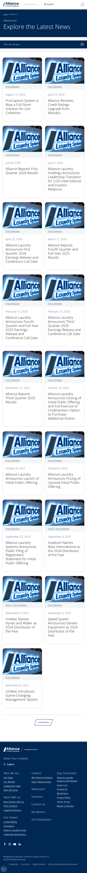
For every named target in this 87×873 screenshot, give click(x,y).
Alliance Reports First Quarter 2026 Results (22, 168)
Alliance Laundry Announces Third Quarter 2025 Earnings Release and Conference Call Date (64, 323)
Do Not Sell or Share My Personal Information (63, 864)
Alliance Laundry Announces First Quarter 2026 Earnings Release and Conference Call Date (22, 251)
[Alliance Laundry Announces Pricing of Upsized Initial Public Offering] (64, 433)
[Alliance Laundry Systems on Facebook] (4, 844)
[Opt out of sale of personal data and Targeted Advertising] (4, 869)
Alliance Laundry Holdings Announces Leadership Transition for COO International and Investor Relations (64, 176)
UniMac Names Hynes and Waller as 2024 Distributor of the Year (21, 622)
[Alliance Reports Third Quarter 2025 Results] (22, 352)
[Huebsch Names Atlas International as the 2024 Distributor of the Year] (64, 501)
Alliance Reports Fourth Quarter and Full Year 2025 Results (63, 249)
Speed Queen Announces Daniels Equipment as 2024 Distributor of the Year (63, 624)
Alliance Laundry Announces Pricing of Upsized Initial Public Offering (64, 478)
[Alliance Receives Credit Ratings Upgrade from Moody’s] (64, 59)
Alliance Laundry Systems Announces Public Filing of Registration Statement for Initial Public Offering (21, 550)
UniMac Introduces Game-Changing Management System (22, 693)
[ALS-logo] (20, 3)
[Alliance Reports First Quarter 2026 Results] (22, 127)
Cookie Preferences (39, 864)
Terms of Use (25, 864)
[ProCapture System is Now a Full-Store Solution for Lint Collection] (22, 59)
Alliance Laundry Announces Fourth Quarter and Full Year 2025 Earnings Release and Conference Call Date (22, 325)
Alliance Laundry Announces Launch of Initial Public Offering (22, 476)
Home (5, 14)
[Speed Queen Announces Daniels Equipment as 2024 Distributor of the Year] (64, 577)
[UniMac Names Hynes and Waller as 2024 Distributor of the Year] (22, 577)
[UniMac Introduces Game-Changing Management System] (22, 650)
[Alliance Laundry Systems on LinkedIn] (19, 844)
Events (51, 528)
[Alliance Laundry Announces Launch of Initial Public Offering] (22, 433)
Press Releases (13, 86)
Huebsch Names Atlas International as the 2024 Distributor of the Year (64, 546)
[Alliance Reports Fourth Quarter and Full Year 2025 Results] (64, 203)
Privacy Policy (13, 864)
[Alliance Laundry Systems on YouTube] (14, 844)
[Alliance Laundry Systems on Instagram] (9, 844)
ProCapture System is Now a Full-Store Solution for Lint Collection (22, 104)
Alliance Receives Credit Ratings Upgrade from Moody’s (61, 104)
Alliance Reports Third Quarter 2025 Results (20, 395)
